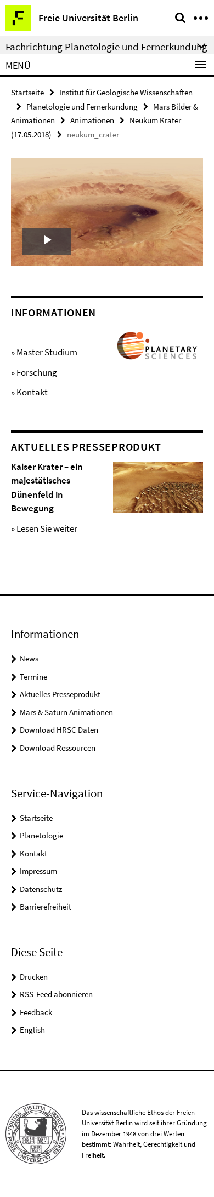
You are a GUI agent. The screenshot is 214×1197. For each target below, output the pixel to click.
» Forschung (34, 372)
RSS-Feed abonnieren (56, 994)
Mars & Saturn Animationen (66, 712)
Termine (33, 676)
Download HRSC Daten (59, 729)
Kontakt (33, 853)
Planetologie (41, 835)
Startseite (27, 92)
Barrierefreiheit (45, 906)
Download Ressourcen (57, 748)
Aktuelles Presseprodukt (60, 694)
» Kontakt (29, 392)
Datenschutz (41, 889)
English (32, 1030)
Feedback (36, 1012)
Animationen (92, 120)
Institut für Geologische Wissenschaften (126, 92)
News (29, 658)
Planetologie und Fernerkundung (82, 106)
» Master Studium (44, 352)
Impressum (38, 871)
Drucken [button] (34, 976)
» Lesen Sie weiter (44, 528)
